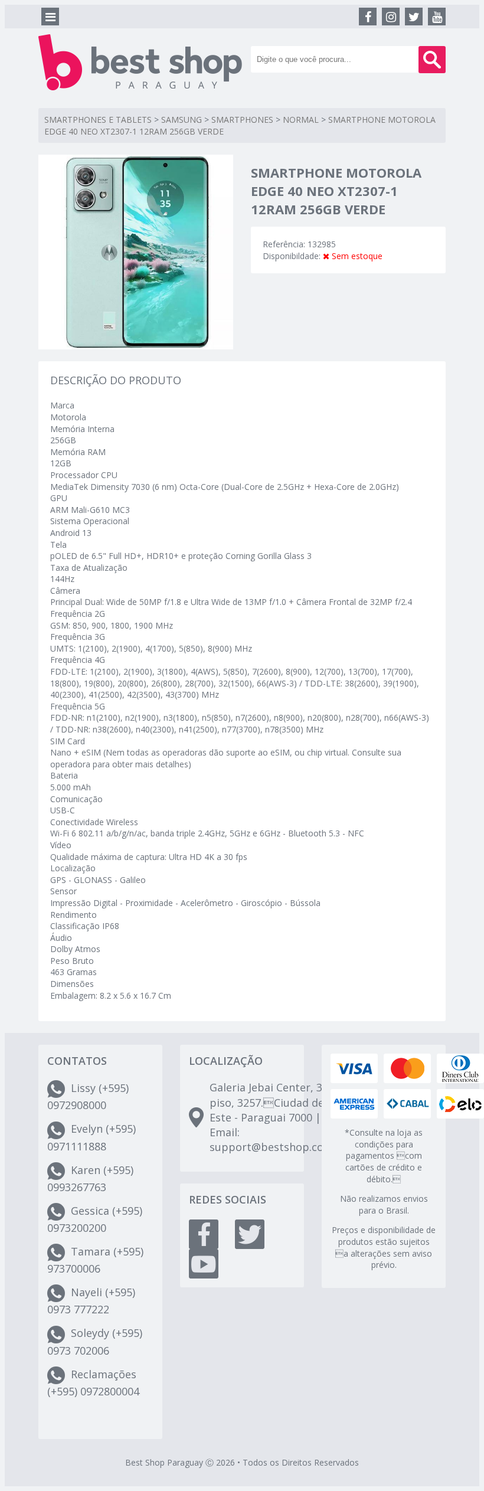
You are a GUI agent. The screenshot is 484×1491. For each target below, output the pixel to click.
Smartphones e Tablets (98, 119)
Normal (301, 119)
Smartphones (242, 119)
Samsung (181, 119)
